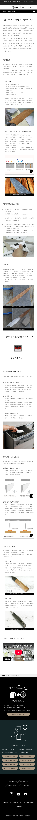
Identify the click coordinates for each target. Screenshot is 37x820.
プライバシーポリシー (16, 802)
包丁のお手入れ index (9, 11)
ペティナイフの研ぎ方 (10, 768)
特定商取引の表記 (29, 802)
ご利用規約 (18, 806)
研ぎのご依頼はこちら (18, 714)
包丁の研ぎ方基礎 (10, 756)
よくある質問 (25, 785)
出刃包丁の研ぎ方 (10, 760)
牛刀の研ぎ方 (27, 764)
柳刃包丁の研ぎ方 (27, 760)
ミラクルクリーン (18, 358)
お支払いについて (13, 785)
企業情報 (5, 802)
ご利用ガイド (13, 781)
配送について (24, 781)
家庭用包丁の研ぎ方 (27, 756)
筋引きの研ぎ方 (27, 768)
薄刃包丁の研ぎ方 (10, 764)
